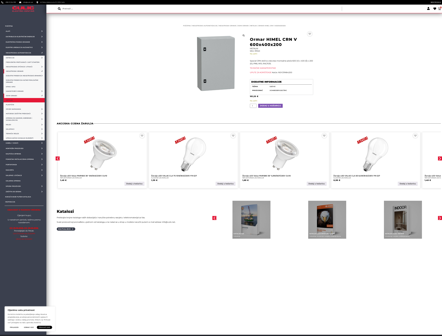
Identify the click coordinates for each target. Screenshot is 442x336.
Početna (9, 26)
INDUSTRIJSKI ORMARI (227, 26)
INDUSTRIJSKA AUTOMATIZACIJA (204, 26)
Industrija (237, 236)
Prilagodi (14, 327)
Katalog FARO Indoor (318, 234)
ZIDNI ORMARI (243, 26)
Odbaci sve (29, 327)
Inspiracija (10, 202)
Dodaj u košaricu (270, 106)
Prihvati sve (44, 327)
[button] (244, 35)
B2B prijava (436, 2)
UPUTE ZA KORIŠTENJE (261, 72)
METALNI (253, 26)
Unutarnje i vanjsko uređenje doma (253, 236)
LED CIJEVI (428, 178)
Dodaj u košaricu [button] (134, 184)
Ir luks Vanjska (392, 234)
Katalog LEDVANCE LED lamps (246, 234)
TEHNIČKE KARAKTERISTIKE (263, 68)
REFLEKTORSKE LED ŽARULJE (162, 178)
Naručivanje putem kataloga (18, 197)
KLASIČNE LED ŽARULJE (69, 178)
